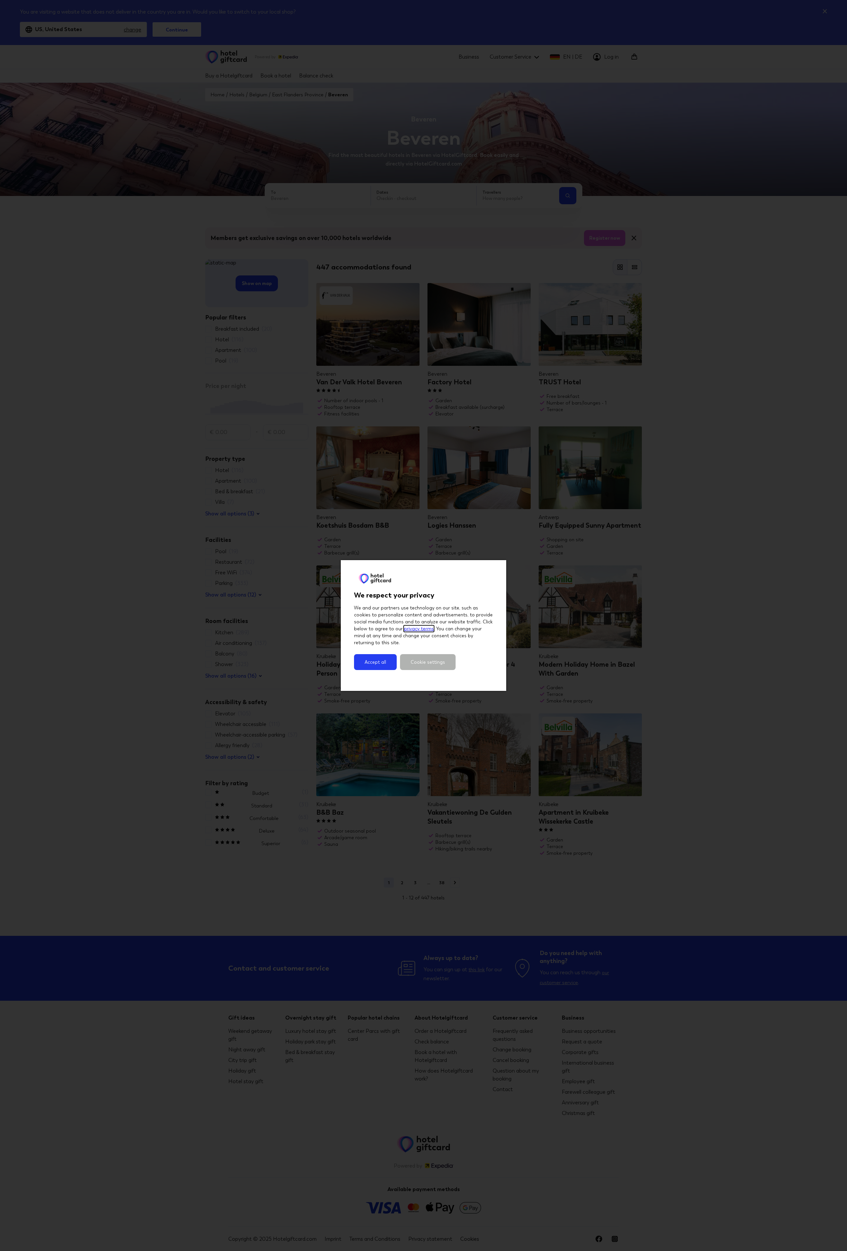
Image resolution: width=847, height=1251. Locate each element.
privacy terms (419, 629)
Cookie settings (428, 662)
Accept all (375, 662)
